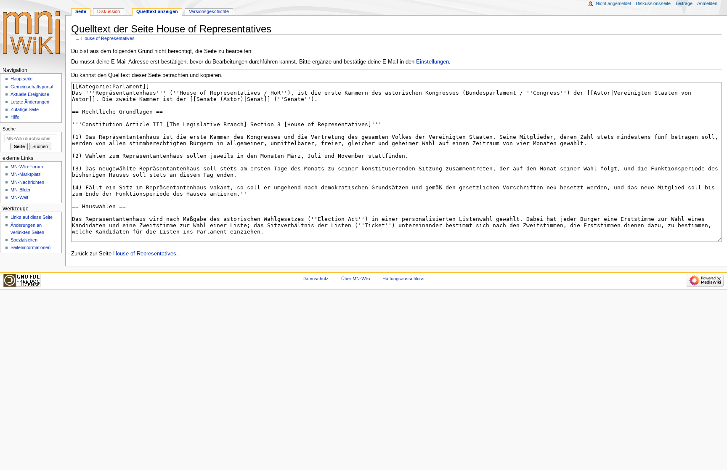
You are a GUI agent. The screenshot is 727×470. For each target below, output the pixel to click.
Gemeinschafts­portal (32, 86)
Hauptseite (21, 78)
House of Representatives (108, 38)
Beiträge (684, 3)
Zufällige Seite (25, 109)
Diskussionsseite (653, 3)
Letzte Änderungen (30, 101)
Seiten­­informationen (30, 247)
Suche (9, 128)
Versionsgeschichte (209, 11)
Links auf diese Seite (32, 217)
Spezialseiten (24, 239)
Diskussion (108, 11)
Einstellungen (432, 62)
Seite (80, 11)
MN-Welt (19, 197)
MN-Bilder (21, 189)
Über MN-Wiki (355, 278)
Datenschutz (315, 278)
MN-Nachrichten (27, 182)
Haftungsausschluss (403, 278)
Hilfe (15, 116)
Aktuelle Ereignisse (30, 94)
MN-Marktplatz (26, 174)
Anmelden (707, 3)
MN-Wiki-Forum (27, 166)
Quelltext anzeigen (157, 11)
